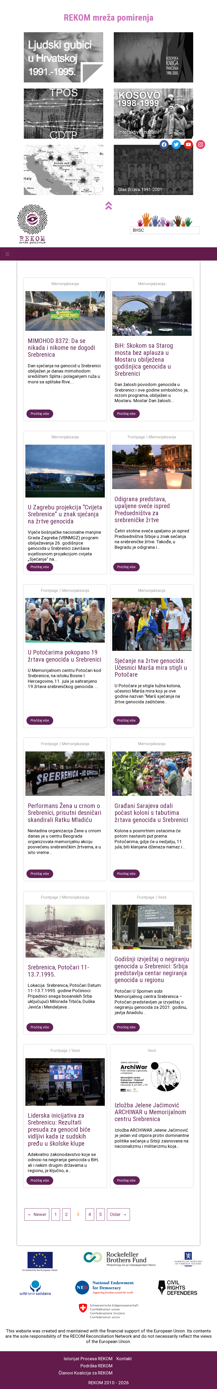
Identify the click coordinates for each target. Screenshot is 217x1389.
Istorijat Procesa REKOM (88, 1359)
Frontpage (136, 437)
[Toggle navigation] (7, 253)
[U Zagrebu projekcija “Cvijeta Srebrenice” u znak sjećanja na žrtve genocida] (65, 472)
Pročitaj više (40, 414)
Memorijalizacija (65, 284)
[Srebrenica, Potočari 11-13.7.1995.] (65, 932)
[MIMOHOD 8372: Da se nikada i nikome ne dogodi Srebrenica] (65, 312)
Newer (40, 1214)
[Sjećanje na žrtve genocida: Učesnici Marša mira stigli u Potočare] (152, 625)
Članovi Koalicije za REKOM (85, 1373)
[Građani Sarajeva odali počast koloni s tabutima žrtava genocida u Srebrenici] (152, 774)
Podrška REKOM (96, 1366)
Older (115, 1214)
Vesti (162, 897)
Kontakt (124, 1359)
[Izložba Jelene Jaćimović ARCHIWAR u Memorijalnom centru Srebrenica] (152, 1077)
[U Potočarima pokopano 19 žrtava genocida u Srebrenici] (65, 621)
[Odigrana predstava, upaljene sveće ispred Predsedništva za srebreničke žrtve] (152, 468)
